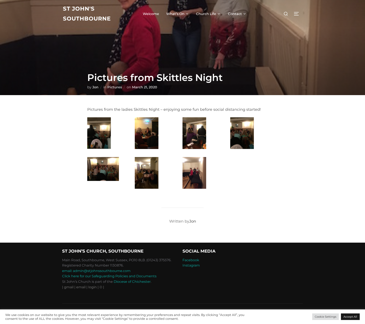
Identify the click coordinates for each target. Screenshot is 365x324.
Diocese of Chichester (132, 282)
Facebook (190, 260)
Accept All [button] (350, 316)
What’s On (175, 14)
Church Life (206, 14)
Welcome (151, 14)
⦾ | (101, 287)
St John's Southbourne (87, 13)
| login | (92, 287)
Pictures (114, 87)
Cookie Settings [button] (325, 316)
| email (80, 287)
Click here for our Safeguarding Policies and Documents (109, 276)
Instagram (191, 265)
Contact (235, 14)
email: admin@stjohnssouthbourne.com (96, 271)
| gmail (68, 287)
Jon (95, 87)
